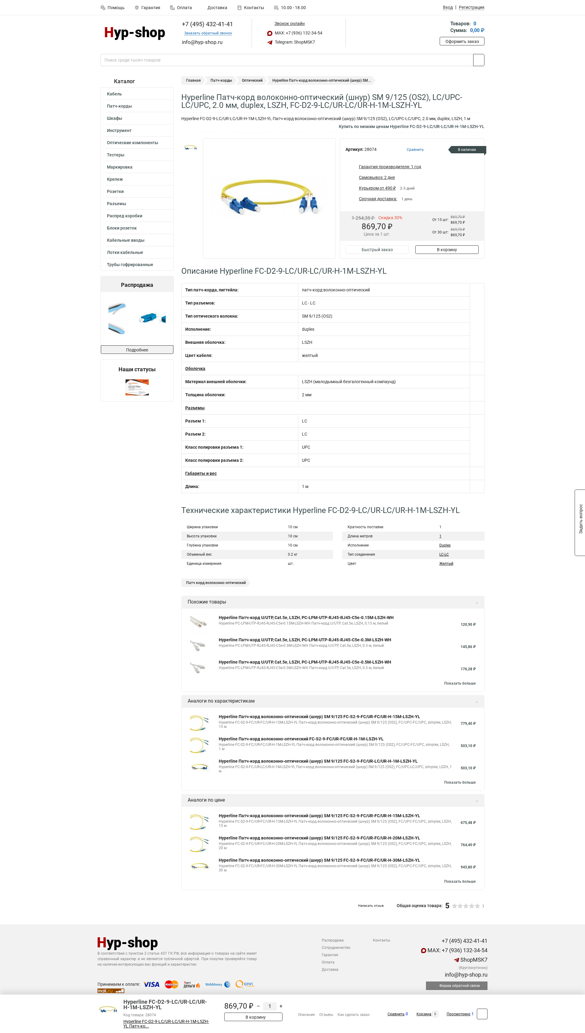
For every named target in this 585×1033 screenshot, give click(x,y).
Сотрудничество (336, 948)
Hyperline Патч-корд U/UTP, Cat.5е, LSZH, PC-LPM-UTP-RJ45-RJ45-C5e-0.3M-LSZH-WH (305, 639)
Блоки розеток (122, 228)
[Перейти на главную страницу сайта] (135, 33)
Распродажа (333, 940)
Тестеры (115, 154)
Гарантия (150, 7)
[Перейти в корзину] (444, 27)
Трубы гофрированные (130, 264)
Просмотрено (458, 1014)
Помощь (116, 7)
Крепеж (115, 179)
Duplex (445, 545)
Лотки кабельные (125, 252)
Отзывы (326, 1015)
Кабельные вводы (125, 240)
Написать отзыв (371, 906)
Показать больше (460, 683)
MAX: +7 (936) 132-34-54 (298, 32)
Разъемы (116, 203)
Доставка (217, 7)
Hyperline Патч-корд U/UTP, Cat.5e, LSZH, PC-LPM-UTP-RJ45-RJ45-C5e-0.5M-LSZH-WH (305, 662)
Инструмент (119, 130)
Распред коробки (124, 215)
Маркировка (120, 167)
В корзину (447, 249)
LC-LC (444, 554)
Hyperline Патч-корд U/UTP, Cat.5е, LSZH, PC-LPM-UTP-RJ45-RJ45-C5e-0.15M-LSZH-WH (306, 617)
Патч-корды (119, 106)
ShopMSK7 (473, 959)
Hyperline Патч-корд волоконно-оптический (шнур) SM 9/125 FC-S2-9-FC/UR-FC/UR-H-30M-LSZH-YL (319, 860)
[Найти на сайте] (478, 60)
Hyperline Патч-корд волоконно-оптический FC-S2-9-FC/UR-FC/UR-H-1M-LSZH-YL (301, 738)
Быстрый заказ (377, 249)
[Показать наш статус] (137, 387)
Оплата (184, 7)
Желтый (446, 563)
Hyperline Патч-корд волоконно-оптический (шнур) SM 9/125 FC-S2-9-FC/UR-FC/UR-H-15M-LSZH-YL (319, 716)
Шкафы (114, 118)
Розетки (115, 191)
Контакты (254, 7)
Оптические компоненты (132, 142)
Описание (306, 1015)
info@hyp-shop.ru (466, 974)
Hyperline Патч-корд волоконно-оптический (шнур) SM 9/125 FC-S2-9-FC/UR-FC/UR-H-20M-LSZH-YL (319, 837)
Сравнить (396, 1014)
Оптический (252, 80)
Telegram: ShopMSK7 (294, 42)
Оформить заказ (462, 41)
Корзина (424, 1014)
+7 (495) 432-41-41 (206, 24)
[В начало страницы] (482, 1014)
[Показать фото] (190, 147)
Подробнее (137, 349)
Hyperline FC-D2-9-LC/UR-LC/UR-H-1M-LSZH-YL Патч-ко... (166, 1023)
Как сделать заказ (354, 1015)
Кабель (114, 93)
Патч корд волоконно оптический (216, 583)
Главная (193, 80)
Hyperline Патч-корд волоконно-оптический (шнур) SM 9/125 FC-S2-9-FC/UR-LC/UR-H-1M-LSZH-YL (318, 761)
